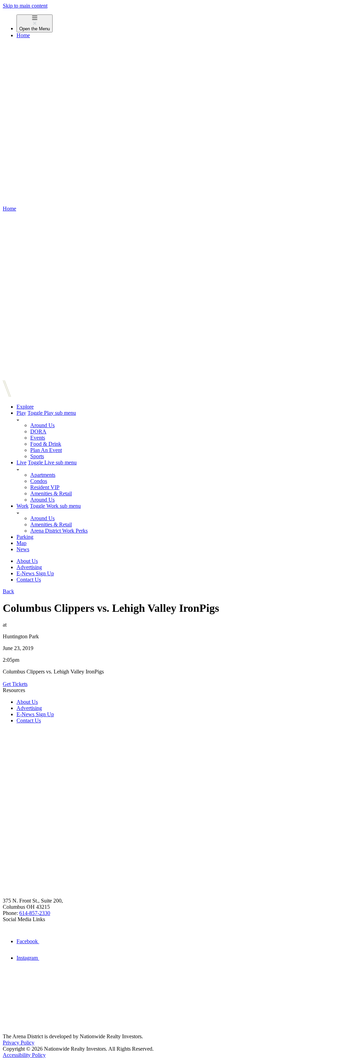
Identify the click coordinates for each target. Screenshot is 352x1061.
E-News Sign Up (35, 573)
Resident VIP (44, 487)
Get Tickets (15, 684)
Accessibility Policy (24, 1055)
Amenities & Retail (51, 493)
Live (21, 462)
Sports (37, 456)
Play (21, 413)
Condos (38, 481)
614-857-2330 (34, 913)
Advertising (29, 567)
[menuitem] (182, 23)
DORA (38, 431)
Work (22, 506)
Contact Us (28, 580)
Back (8, 591)
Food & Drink (45, 444)
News (22, 549)
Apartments (42, 475)
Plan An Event (46, 450)
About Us (27, 561)
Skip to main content (25, 6)
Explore (25, 407)
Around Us (42, 425)
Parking (24, 537)
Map (21, 543)
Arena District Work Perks (59, 531)
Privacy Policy (18, 1042)
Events (37, 438)
